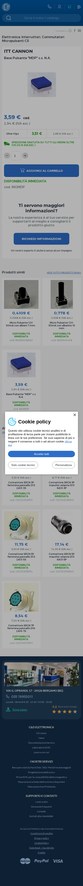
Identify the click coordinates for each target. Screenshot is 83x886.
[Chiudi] (75, 415)
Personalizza (63, 465)
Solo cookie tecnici (23, 465)
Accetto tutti (41, 454)
